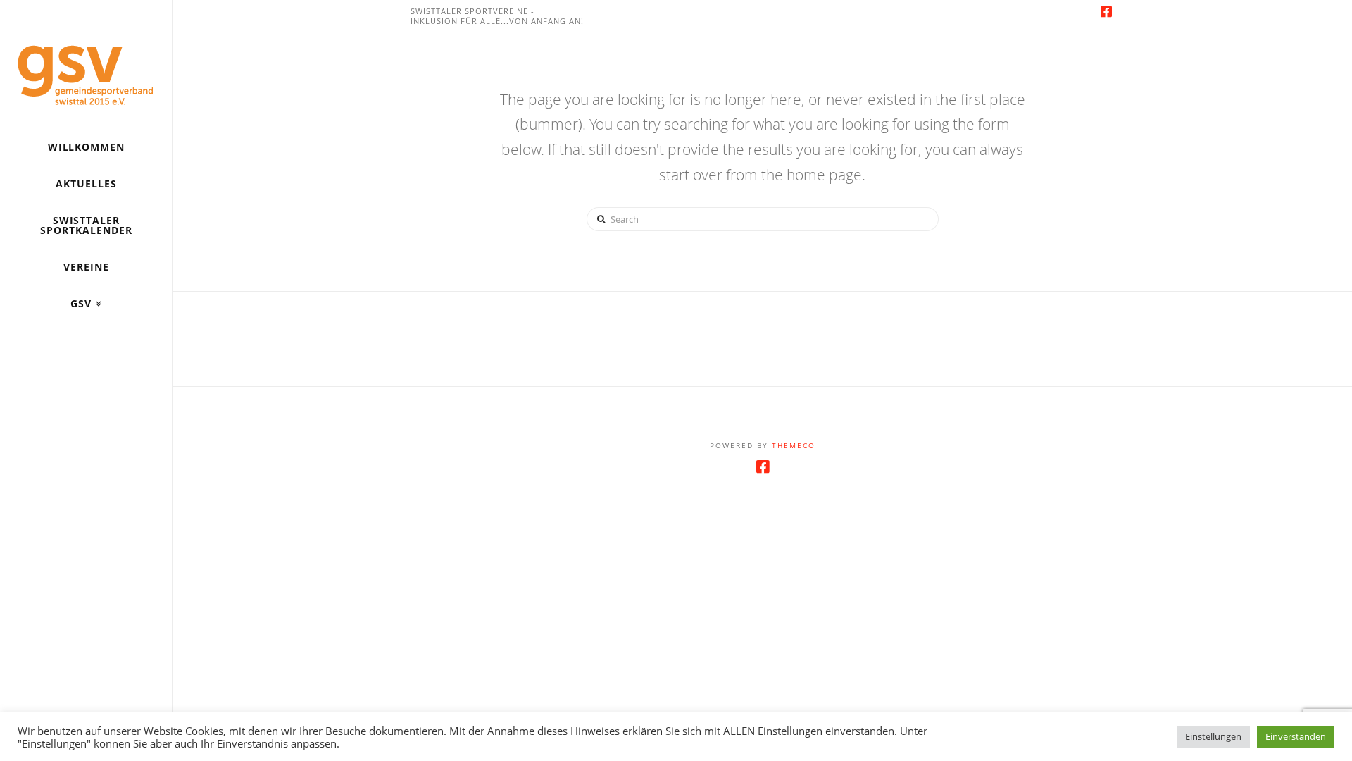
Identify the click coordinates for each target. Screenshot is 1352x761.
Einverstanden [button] (1295, 736)
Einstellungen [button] (1213, 736)
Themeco (793, 445)
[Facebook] (1106, 11)
